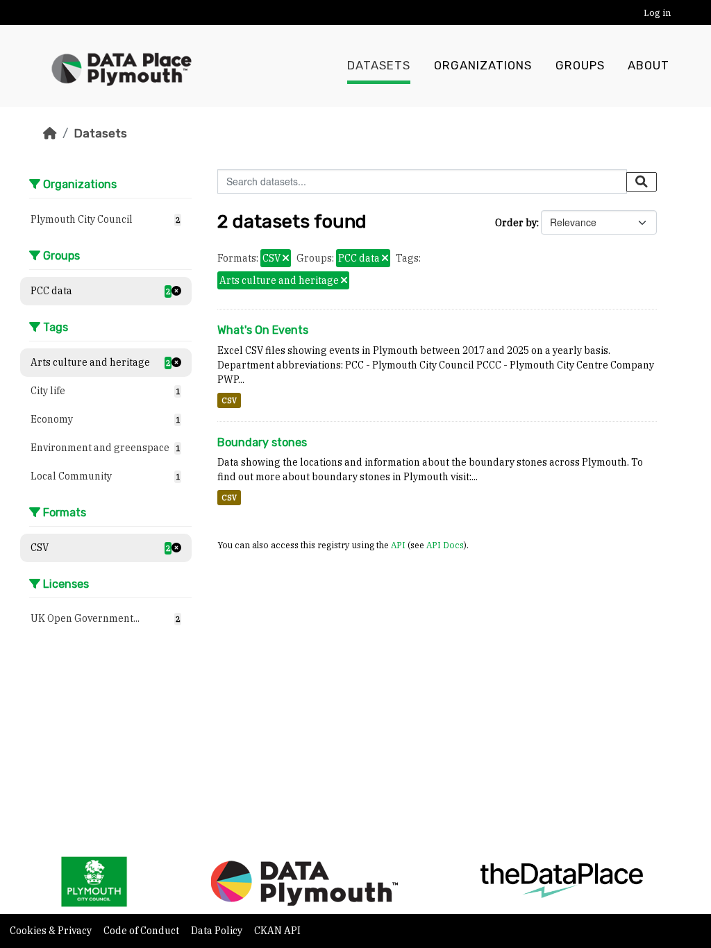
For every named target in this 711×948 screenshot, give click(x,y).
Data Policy (217, 930)
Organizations (483, 65)
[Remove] (286, 259)
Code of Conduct (142, 930)
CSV (229, 400)
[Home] (50, 133)
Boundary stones (262, 442)
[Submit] (641, 182)
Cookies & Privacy (52, 930)
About (648, 65)
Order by (516, 223)
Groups (580, 65)
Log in (657, 13)
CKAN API (277, 930)
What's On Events (262, 330)
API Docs (445, 544)
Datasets (378, 65)
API (398, 544)
